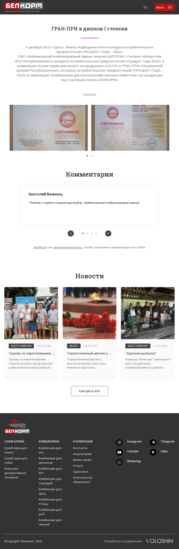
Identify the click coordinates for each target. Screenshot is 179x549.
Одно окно (80, 472)
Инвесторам (82, 460)
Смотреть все (89, 391)
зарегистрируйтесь (67, 247)
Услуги (78, 466)
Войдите (40, 247)
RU (145, 7)
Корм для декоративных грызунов (15, 473)
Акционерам (82, 454)
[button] (87, 155)
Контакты (80, 448)
